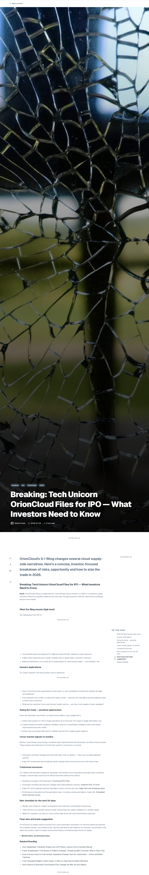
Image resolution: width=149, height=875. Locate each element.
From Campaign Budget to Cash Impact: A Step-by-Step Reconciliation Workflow (55, 861)
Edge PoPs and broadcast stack (92, 788)
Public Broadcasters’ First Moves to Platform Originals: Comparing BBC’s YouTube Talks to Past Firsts (63, 851)
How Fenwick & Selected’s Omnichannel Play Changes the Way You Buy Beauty (54, 865)
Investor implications (124, 637)
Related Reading (122, 662)
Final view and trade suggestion (125, 658)
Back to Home (17, 3)
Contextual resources (124, 649)
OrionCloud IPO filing (60, 781)
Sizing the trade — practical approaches (126, 641)
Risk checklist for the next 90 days (127, 653)
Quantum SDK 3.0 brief (90, 785)
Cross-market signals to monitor (128, 645)
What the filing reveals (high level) (128, 634)
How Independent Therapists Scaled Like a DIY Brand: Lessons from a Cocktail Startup (57, 847)
